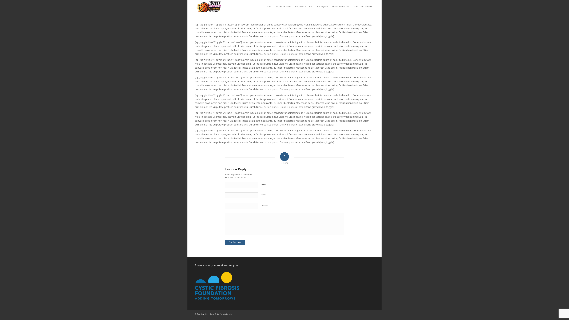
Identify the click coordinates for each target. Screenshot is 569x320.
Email (264, 195)
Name (264, 184)
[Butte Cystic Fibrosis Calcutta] (209, 6)
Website (265, 205)
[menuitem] (268, 6)
